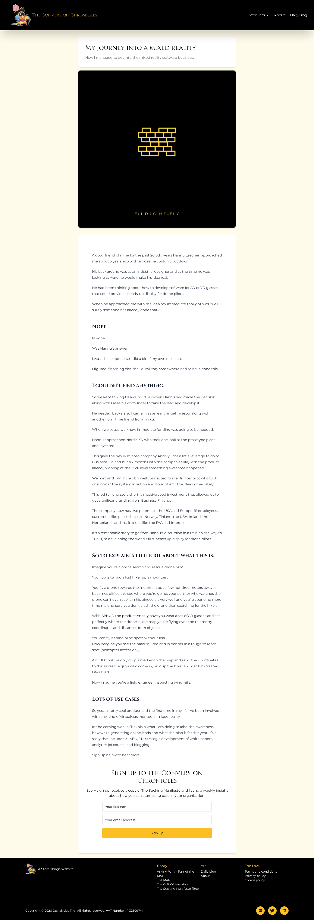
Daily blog (208, 871)
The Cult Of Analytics (172, 884)
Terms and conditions (261, 871)
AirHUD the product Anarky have (129, 616)
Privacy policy (255, 876)
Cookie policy (255, 880)
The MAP (163, 880)
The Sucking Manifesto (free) (178, 889)
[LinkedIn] (284, 910)
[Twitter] (272, 910)
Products (257, 15)
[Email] (260, 910)
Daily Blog (298, 15)
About (279, 15)
